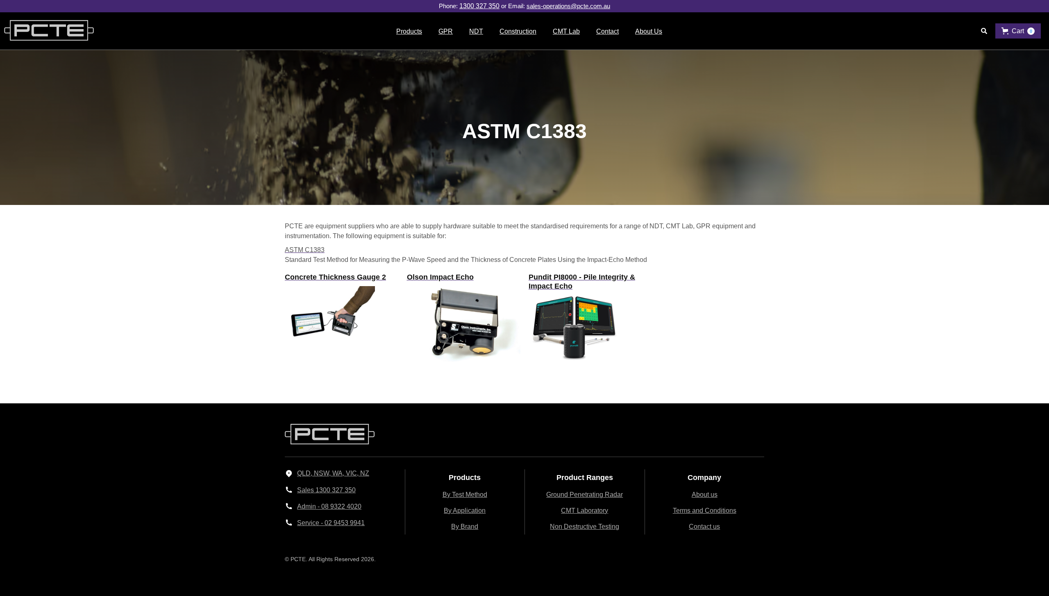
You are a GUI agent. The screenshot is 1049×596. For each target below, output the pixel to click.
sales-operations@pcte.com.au (568, 5)
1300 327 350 (479, 5)
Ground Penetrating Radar (584, 494)
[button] (409, 30)
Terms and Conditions (704, 510)
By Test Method (465, 494)
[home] (47, 31)
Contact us (704, 526)
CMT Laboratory (584, 510)
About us (704, 494)
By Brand (464, 526)
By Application (465, 510)
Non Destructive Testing (584, 526)
